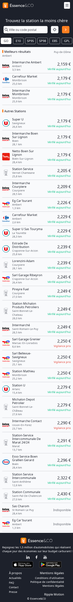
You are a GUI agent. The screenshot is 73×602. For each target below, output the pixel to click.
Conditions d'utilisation (49, 578)
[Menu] (67, 5)
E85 (54, 41)
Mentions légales (53, 586)
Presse (13, 592)
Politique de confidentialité (47, 582)
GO (6, 41)
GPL (67, 41)
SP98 (42, 41)
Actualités (15, 578)
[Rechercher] (65, 29)
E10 (18, 41)
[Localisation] (54, 29)
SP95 (30, 41)
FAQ (11, 582)
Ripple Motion (54, 594)
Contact (14, 587)
